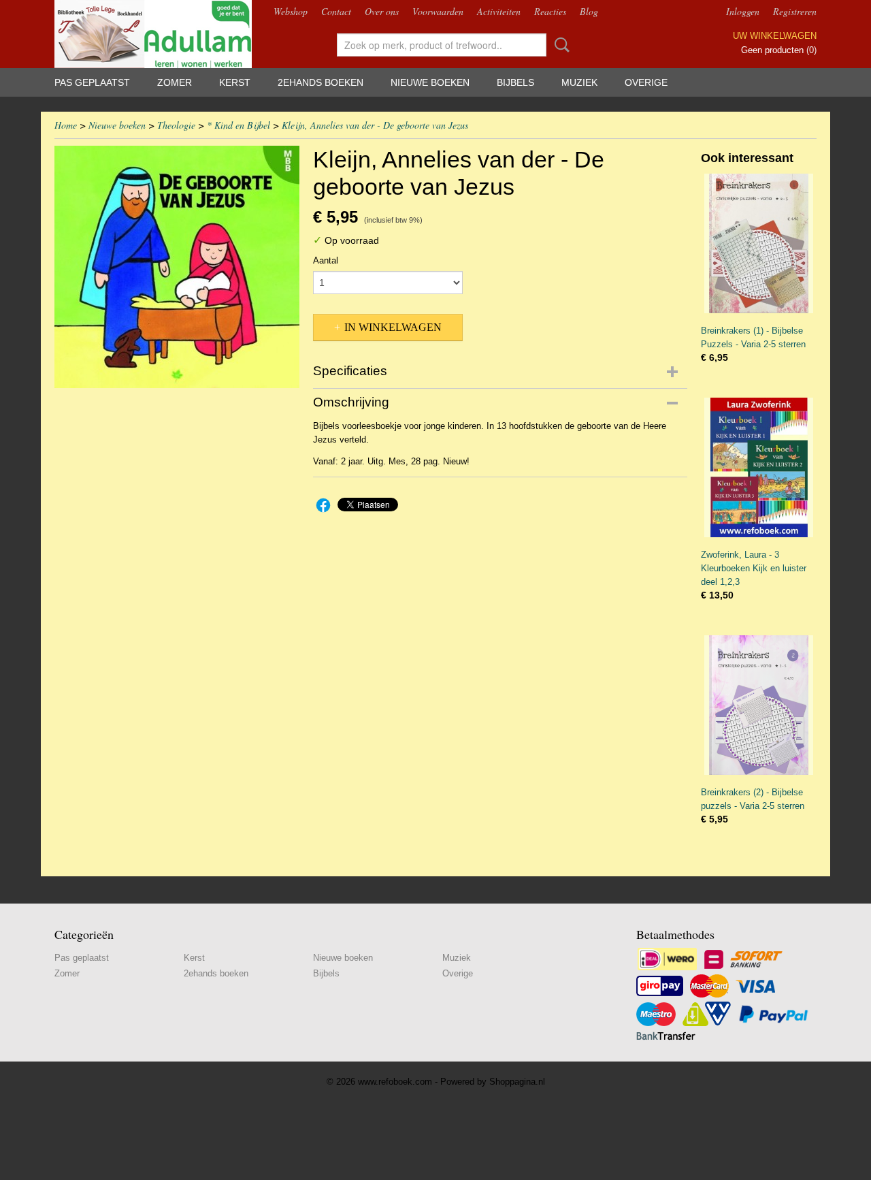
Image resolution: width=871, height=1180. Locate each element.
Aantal (325, 260)
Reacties (550, 11)
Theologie (176, 124)
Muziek (579, 82)
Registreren (795, 11)
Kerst (234, 82)
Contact (336, 11)
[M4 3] (176, 267)
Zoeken (559, 45)
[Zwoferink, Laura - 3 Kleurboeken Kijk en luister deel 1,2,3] (758, 467)
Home (65, 124)
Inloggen (742, 11)
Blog (589, 11)
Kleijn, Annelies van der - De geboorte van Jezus (375, 124)
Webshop (291, 11)
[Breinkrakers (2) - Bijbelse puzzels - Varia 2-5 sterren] (758, 705)
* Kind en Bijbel (238, 124)
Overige (646, 82)
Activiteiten (499, 11)
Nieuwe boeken (430, 82)
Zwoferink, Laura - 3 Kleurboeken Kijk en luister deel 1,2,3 (753, 568)
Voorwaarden (437, 11)
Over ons (382, 11)
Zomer (174, 82)
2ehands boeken (320, 82)
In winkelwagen (393, 327)
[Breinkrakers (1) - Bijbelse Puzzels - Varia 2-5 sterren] (758, 243)
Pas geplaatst (92, 82)
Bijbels (515, 82)
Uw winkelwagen (775, 36)
